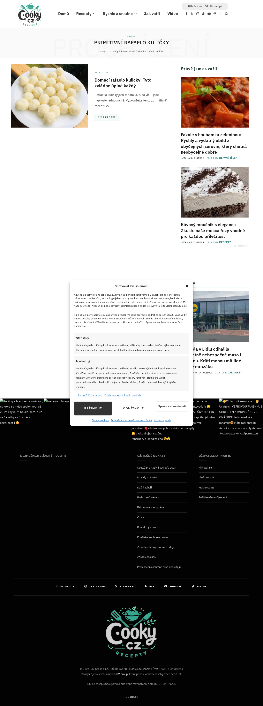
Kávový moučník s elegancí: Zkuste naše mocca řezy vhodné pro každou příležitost (213, 230)
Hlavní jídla (228, 158)
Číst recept (107, 117)
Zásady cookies (100, 420)
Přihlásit (195, 6)
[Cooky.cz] (29, 16)
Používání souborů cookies (152, 537)
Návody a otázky (147, 477)
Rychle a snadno (118, 13)
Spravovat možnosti (172, 406)
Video (172, 13)
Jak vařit (152, 13)
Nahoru (132, 697)
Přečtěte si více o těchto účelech (122, 395)
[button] (187, 286)
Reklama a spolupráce (150, 507)
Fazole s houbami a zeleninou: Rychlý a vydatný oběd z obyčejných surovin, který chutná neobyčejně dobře (214, 143)
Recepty (83, 13)
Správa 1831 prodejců (90, 395)
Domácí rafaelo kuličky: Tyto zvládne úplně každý (123, 83)
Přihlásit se (205, 467)
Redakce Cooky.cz (148, 497)
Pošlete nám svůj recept (213, 497)
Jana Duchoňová (194, 158)
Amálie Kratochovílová (198, 372)
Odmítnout (133, 408)
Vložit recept (213, 6)
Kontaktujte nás (162, 420)
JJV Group (121, 674)
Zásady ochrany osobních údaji (155, 547)
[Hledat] (224, 13)
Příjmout (93, 408)
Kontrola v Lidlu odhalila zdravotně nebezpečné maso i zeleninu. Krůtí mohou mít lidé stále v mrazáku (211, 357)
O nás (140, 517)
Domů (63, 13)
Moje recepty (206, 487)
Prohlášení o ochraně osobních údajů (131, 420)
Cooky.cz (86, 674)
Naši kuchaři (144, 487)
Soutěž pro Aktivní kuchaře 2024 (156, 467)
